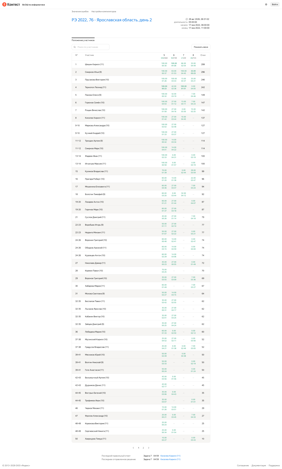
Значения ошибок (80, 11)
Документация (259, 465)
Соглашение (243, 465)
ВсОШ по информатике (33, 5)
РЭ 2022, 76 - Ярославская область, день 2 (112, 19)
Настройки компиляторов (104, 11)
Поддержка (274, 465)
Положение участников (83, 40)
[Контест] (11, 4)
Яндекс (25, 465)
